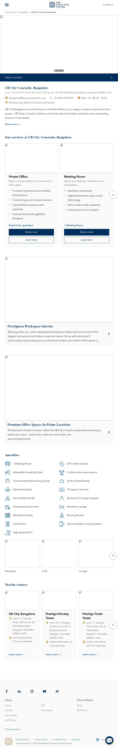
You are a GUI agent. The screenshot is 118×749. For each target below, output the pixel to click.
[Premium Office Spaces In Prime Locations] (59, 432)
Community (46, 710)
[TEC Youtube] (44, 691)
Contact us (108, 5)
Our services (12, 729)
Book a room (86, 232)
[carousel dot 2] (58, 70)
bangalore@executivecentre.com (27, 98)
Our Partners (11, 715)
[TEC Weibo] (57, 691)
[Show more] (7, 5)
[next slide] (107, 44)
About (8, 705)
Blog (79, 705)
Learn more (31, 240)
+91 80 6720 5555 (63, 98)
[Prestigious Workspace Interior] (59, 333)
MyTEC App (11, 720)
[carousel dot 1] (56, 70)
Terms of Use (41, 739)
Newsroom (82, 710)
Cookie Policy (59, 739)
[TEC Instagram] (32, 691)
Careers (8, 710)
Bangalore (23, 12)
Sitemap (76, 739)
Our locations (10, 12)
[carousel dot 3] (60, 70)
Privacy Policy (22, 739)
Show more (11, 124)
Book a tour (31, 232)
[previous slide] (11, 44)
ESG (43, 705)
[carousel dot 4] (62, 70)
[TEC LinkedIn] (19, 691)
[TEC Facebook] (7, 691)
